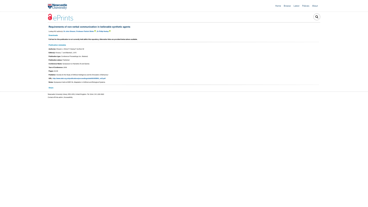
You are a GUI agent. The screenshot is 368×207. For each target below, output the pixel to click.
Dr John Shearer (70, 31)
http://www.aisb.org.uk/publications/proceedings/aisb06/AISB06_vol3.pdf (79, 78)
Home (278, 6)
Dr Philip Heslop (103, 31)
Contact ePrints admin (55, 97)
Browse (287, 6)
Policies (305, 6)
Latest (296, 6)
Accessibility (68, 97)
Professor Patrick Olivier (85, 31)
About (315, 6)
